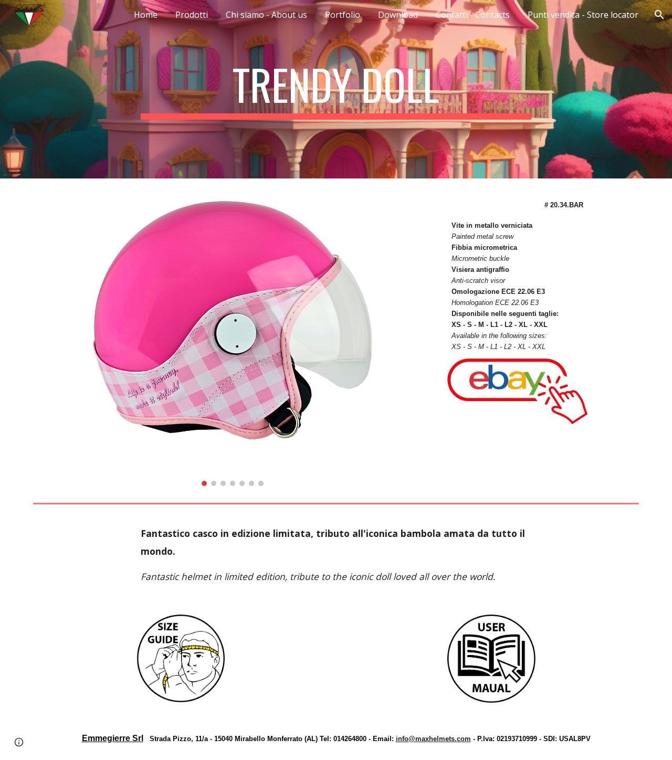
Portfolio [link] (342, 14)
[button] (659, 14)
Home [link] (146, 14)
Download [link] (398, 14)
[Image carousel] (232, 338)
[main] (336, 89)
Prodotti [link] (191, 14)
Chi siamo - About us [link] (266, 14)
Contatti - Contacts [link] (473, 14)
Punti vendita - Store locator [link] (583, 14)
